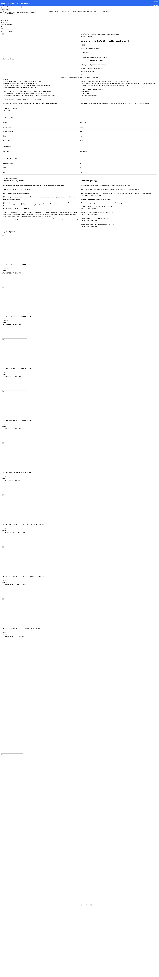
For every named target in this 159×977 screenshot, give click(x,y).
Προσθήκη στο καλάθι (96, 60)
